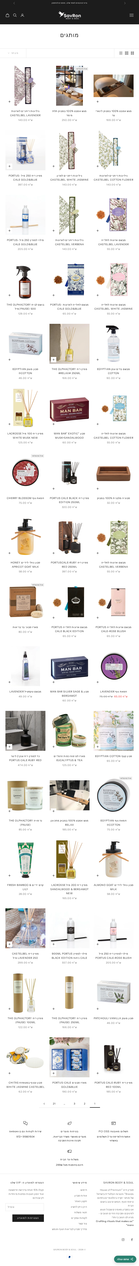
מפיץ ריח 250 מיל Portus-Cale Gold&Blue (25, 177)
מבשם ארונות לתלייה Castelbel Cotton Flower (113, 435)
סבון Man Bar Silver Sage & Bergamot (69, 693)
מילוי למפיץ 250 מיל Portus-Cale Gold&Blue (25, 242)
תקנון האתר (81, 1201)
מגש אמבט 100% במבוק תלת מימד (69, 113)
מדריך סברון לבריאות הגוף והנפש (69, 1229)
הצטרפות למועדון (28, 1218)
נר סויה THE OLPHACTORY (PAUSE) (25, 822)
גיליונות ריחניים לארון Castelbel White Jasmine (69, 177)
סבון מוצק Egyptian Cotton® (25, 371)
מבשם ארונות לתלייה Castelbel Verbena (113, 564)
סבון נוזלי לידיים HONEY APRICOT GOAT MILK (25, 564)
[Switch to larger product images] (132, 53)
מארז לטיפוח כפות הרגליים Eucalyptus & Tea (69, 758)
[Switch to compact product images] (120, 53)
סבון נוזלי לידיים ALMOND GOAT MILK (113, 887)
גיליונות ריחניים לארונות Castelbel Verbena (69, 242)
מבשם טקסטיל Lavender (25, 691)
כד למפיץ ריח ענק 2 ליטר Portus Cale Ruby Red (25, 758)
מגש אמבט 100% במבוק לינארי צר (113, 113)
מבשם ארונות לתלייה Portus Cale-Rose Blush (114, 629)
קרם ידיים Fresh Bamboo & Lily (25, 887)
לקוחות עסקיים (79, 1217)
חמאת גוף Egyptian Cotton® (114, 822)
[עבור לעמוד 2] (44, 1104)
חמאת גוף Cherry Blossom (25, 498)
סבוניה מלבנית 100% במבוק (113, 498)
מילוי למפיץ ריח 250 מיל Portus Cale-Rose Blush (113, 955)
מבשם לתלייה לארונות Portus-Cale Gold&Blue (69, 306)
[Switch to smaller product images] (126, 53)
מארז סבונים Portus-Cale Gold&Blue (69, 1084)
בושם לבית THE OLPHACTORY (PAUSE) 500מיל (25, 306)
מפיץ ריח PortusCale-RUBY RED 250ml (69, 564)
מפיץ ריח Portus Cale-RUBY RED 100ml (114, 1084)
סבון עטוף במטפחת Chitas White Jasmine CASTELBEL (25, 1084)
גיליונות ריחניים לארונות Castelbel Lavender (25, 113)
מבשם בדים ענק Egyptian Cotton (113, 371)
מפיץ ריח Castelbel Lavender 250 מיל (25, 955)
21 (54, 1103)
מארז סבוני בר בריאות (25, 627)
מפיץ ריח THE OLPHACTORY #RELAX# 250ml (69, 371)
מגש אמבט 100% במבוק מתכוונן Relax (69, 822)
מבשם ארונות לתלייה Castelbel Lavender (113, 242)
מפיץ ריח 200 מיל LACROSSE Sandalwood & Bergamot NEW (69, 889)
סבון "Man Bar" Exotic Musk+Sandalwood (69, 435)
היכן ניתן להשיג (79, 1206)
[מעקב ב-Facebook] (132, 1239)
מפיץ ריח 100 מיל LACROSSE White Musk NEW (25, 435)
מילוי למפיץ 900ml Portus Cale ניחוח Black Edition (69, 955)
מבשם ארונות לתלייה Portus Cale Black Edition (69, 629)
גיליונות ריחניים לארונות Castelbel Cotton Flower (113, 177)
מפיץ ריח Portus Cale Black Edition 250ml (69, 500)
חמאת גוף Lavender (113, 691)
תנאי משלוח (80, 1212)
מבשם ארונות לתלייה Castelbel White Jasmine (113, 306)
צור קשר (82, 1223)
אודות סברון (80, 1195)
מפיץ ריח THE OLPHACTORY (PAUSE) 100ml (25, 1020)
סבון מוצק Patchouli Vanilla (113, 1018)
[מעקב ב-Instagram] (123, 1239)
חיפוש (84, 1189)
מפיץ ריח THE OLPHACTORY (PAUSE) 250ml (69, 1020)
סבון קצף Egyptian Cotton (113, 756)
